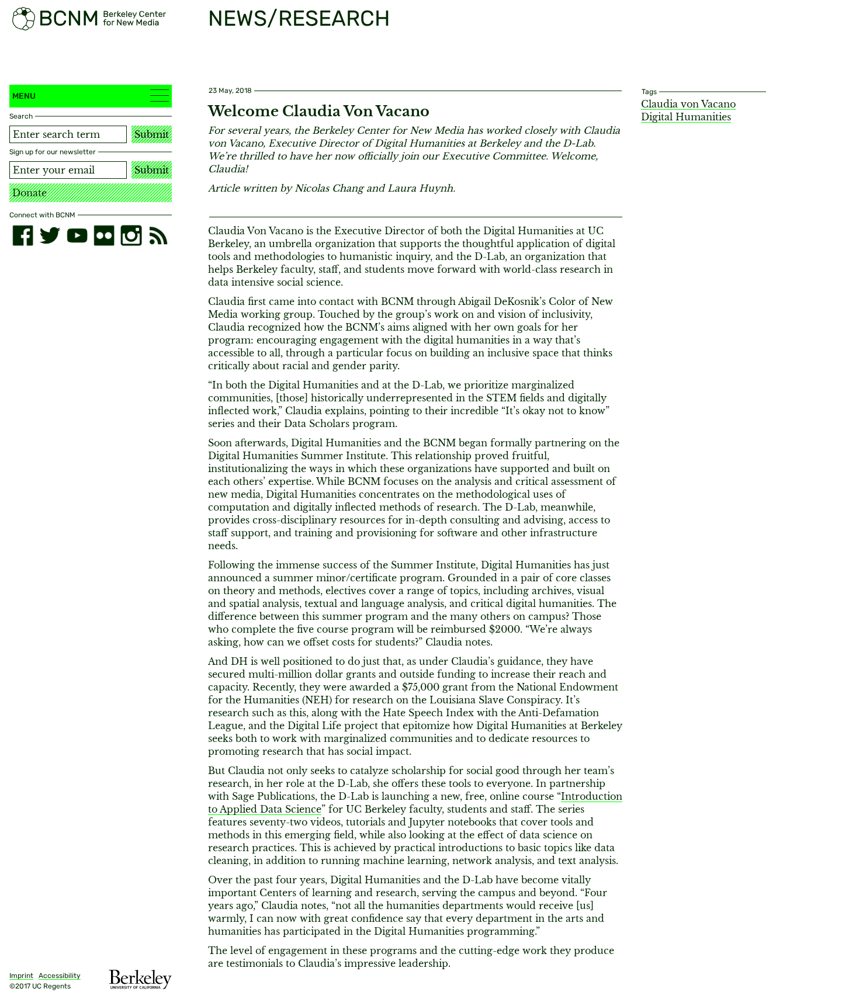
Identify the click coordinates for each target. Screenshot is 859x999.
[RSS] (158, 235)
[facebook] (22, 235)
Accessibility (60, 976)
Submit (151, 134)
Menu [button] (24, 96)
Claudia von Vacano (688, 104)
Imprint (21, 976)
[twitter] (49, 235)
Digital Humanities (686, 117)
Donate (29, 193)
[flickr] (104, 235)
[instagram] (130, 235)
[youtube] (77, 235)
